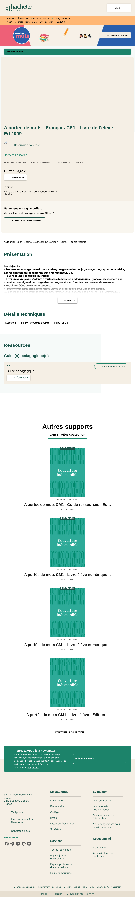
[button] (115, 35)
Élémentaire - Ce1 (42, 18)
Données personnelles (24, 887)
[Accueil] (18, 8)
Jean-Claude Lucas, (28, 241)
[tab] (67, 435)
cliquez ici (33, 767)
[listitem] (7, 843)
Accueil (10, 18)
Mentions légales (72, 887)
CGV (92, 887)
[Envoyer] (122, 759)
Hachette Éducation (15, 155)
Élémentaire (23, 18)
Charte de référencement (109, 887)
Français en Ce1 (62, 18)
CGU (84, 887)
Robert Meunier (78, 241)
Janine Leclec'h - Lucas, (54, 241)
